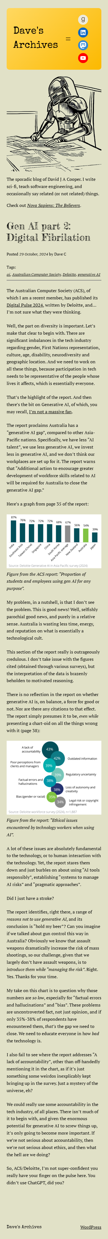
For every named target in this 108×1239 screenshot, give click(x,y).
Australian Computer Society (36, 274)
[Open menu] (68, 39)
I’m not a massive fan (50, 412)
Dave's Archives (24, 1227)
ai (8, 274)
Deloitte (69, 274)
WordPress (90, 1227)
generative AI (89, 274)
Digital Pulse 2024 (25, 305)
